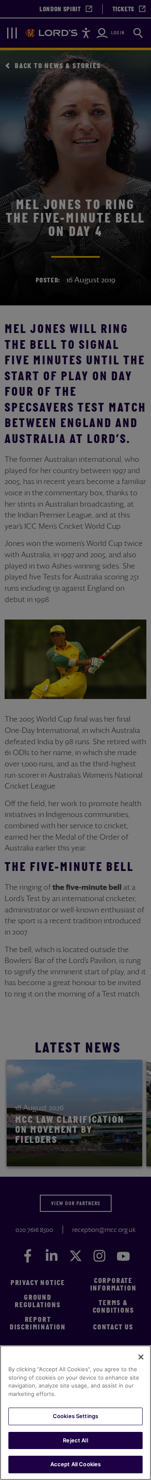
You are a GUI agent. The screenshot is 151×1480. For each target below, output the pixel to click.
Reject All (75, 1440)
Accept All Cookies (75, 1464)
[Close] (141, 1357)
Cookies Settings (75, 1416)
